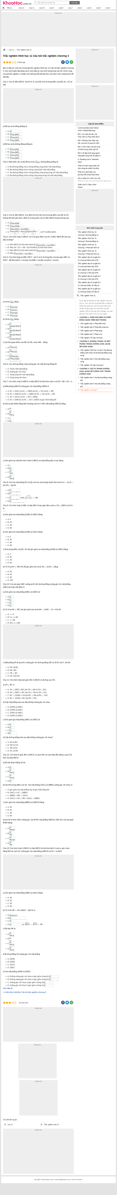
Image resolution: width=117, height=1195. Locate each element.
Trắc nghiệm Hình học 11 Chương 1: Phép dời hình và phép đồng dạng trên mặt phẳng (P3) (88, 246)
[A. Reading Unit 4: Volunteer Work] (79, 160)
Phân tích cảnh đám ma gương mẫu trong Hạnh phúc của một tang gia (88, 173)
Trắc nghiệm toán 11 (24, 50)
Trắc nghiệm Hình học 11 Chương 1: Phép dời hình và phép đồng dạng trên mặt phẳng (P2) (88, 252)
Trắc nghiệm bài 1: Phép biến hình (93, 323)
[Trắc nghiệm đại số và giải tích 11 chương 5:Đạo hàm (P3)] (79, 258)
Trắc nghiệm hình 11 (87, 296)
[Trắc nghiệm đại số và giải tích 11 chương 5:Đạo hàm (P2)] (79, 264)
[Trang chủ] (17, 3)
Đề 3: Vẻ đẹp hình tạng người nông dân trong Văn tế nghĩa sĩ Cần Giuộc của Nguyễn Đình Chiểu (89, 154)
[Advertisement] (58, 31)
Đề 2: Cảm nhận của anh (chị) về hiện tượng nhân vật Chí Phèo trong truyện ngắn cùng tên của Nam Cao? (89, 148)
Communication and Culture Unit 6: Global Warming (88, 129)
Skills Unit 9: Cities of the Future (87, 186)
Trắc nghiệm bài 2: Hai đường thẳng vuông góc (96, 378)
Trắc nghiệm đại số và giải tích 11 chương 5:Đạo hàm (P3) (89, 258)
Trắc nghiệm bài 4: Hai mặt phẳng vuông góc (95, 385)
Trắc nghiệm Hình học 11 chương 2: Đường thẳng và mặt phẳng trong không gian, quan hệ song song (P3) (88, 233)
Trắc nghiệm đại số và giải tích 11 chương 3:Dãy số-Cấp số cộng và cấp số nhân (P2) (89, 290)
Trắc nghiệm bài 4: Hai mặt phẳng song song (94, 360)
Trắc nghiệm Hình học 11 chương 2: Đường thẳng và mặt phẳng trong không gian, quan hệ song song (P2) (88, 239)
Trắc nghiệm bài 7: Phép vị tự (91, 334)
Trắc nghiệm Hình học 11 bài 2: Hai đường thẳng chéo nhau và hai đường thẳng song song (96, 352)
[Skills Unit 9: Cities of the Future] (79, 185)
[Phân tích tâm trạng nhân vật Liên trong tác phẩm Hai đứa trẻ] (79, 167)
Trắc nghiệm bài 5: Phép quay (91, 331)
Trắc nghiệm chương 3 (88, 390)
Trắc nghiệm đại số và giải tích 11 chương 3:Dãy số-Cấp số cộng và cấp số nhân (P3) (89, 283)
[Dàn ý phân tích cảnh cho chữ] (79, 179)
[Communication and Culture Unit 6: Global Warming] (79, 129)
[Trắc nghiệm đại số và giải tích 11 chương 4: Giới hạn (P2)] (79, 277)
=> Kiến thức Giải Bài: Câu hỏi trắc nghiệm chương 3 (24, 992)
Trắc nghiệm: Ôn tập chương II (91, 365)
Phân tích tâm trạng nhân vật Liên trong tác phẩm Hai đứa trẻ (88, 167)
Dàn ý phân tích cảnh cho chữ (89, 178)
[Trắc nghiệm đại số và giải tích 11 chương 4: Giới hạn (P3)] (79, 271)
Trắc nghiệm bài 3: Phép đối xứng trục (94, 327)
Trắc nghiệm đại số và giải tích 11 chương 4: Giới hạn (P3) (89, 271)
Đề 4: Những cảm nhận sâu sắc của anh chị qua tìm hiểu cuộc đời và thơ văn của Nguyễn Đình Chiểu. (88, 142)
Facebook (79, 1179)
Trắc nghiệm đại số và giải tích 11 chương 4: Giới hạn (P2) (89, 277)
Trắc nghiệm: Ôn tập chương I (91, 338)
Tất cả (9, 8)
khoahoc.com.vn (4, 50)
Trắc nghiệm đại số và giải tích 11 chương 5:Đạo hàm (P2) (89, 264)
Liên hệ (74, 1179)
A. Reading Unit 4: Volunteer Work (88, 160)
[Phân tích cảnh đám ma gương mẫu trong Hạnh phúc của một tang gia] (79, 173)
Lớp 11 (11, 50)
